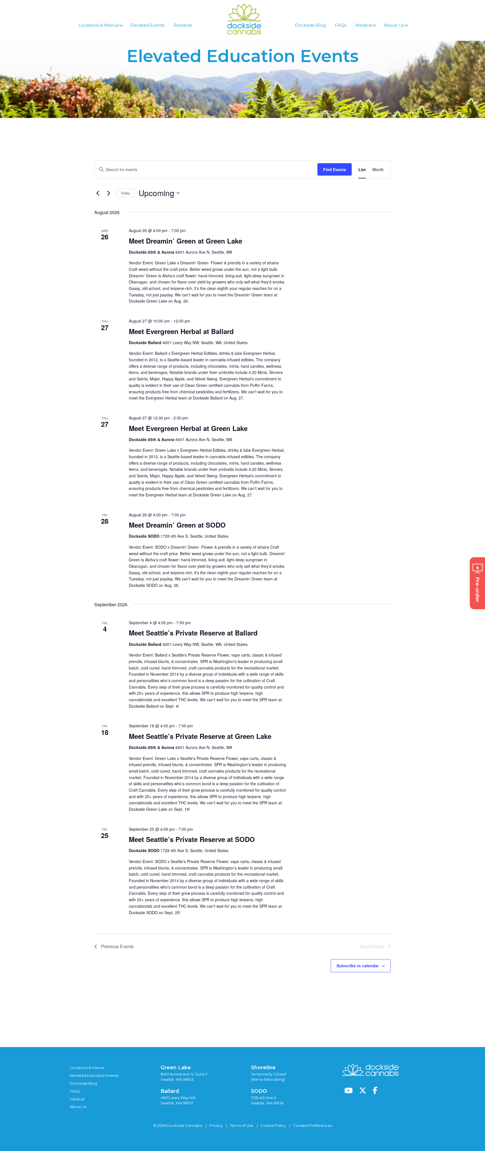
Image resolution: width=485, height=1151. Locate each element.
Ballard (170, 1091)
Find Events (334, 169)
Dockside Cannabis (244, 19)
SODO (259, 1091)
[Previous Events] (97, 193)
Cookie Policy (273, 1125)
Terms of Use (241, 1125)
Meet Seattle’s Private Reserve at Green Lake (200, 736)
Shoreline (263, 1067)
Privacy (216, 1125)
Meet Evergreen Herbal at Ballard (181, 331)
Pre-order (477, 589)
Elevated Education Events (94, 1075)
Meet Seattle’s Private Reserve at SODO (192, 839)
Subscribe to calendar (358, 965)
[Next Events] (108, 193)
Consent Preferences (312, 1125)
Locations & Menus (87, 1067)
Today (125, 192)
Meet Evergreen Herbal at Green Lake (188, 428)
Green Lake (176, 1067)
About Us (78, 1106)
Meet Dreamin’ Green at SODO (177, 525)
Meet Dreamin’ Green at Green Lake (185, 241)
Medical (77, 1099)
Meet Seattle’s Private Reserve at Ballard (193, 632)
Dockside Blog (83, 1083)
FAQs (75, 1091)
